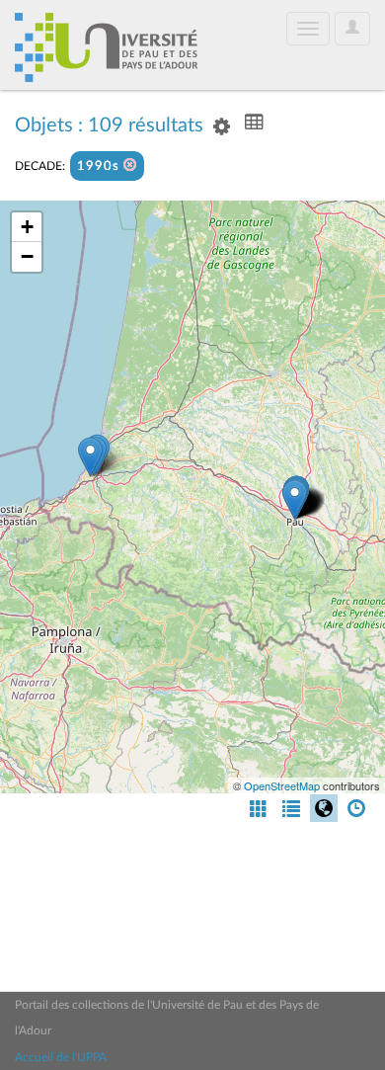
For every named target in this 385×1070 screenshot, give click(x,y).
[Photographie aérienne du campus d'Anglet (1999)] (90, 457)
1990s (100, 166)
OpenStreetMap (282, 785)
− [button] (27, 256)
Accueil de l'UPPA (61, 1057)
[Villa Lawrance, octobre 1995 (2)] (294, 499)
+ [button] (27, 226)
